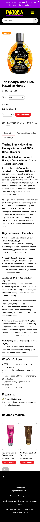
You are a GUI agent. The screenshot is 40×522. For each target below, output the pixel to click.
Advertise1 (25, 501)
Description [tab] (8, 133)
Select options (9, 462)
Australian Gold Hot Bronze (28, 454)
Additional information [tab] (26, 133)
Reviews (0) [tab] (8, 138)
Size (4, 97)
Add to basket (23, 114)
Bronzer (23, 123)
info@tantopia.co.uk (22, 496)
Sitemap (33, 501)
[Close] (38, 2)
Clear (27, 97)
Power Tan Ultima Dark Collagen (9, 454)
